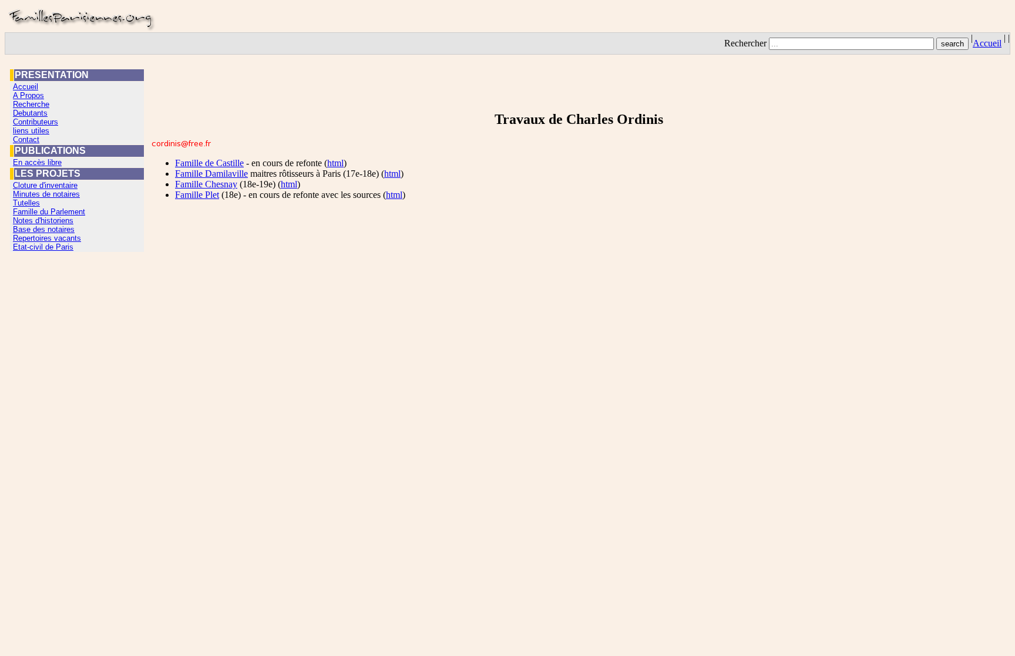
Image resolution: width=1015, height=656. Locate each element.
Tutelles (26, 203)
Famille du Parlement (49, 211)
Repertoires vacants (47, 238)
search (952, 43)
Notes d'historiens (43, 220)
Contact (26, 139)
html (335, 163)
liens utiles (31, 130)
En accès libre (37, 162)
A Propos (28, 95)
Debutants (30, 113)
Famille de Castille (209, 163)
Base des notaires (44, 229)
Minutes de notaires (46, 194)
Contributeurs (35, 121)
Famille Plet (197, 195)
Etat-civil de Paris (43, 247)
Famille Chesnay (206, 184)
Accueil (987, 43)
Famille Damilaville (211, 174)
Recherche (31, 104)
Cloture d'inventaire (45, 185)
